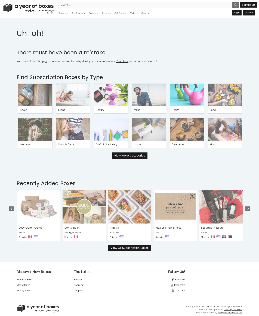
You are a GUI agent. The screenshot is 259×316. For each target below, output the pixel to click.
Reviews (78, 279)
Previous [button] (11, 208)
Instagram (179, 284)
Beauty (100, 109)
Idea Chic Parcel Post (168, 227)
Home (137, 144)
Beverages (178, 144)
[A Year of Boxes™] (28, 9)
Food (213, 109)
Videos (134, 13)
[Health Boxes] (187, 95)
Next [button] (247, 208)
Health (175, 109)
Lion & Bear (71, 227)
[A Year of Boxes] (38, 309)
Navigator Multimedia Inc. (230, 312)
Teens (61, 109)
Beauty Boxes (24, 290)
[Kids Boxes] (225, 129)
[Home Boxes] (149, 129)
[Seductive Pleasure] (221, 207)
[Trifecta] (129, 207)
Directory (63, 13)
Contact (145, 13)
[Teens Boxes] (73, 95)
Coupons (93, 13)
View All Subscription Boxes (130, 248)
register (249, 12)
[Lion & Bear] (84, 207)
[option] (38, 215)
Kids (212, 144)
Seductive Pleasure (212, 227)
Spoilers (106, 13)
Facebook (179, 279)
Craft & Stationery (106, 144)
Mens (137, 109)
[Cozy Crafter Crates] (38, 207)
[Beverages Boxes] (187, 129)
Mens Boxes (23, 284)
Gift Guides (120, 13)
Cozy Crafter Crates (30, 227)
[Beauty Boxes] (111, 95)
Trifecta (114, 227)
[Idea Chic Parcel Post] (175, 207)
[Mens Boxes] (149, 95)
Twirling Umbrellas (233, 309)
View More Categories (129, 156)
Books (23, 109)
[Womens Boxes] (35, 129)
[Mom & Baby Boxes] (73, 129)
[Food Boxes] (225, 95)
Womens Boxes (25, 279)
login (237, 12)
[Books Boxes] (35, 95)
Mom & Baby (66, 144)
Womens (25, 144)
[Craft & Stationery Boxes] (111, 129)
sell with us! (248, 4)
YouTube (180, 290)
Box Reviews (78, 13)
